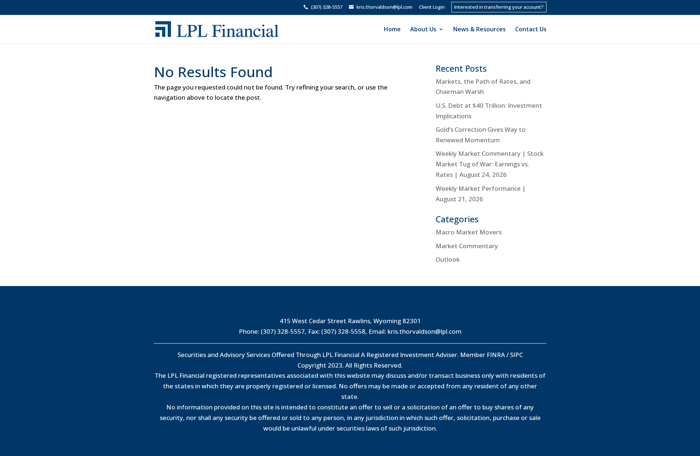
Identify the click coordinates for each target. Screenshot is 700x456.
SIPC (516, 354)
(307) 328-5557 (283, 331)
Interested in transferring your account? (499, 7)
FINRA (496, 354)
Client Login (432, 7)
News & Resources (479, 30)
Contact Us (531, 30)
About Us (423, 30)
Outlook (448, 259)
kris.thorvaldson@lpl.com (425, 331)
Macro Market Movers (469, 232)
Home (392, 30)
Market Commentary (467, 246)
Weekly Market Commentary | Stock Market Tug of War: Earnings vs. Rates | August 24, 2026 (490, 164)
